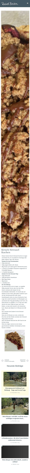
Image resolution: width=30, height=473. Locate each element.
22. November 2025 (15, 442)
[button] (28, 3)
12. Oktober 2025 (15, 464)
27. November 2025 (15, 421)
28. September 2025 (15, 392)
